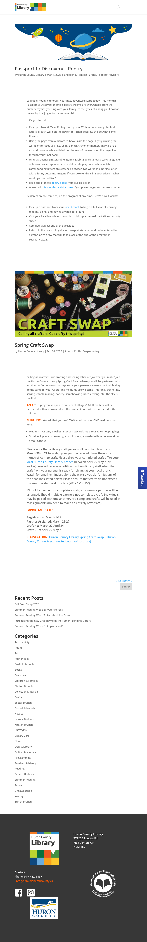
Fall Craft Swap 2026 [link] (27, 604)
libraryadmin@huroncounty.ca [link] (34, 881)
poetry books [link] (59, 182)
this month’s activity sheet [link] (57, 187)
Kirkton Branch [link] (24, 724)
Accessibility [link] (22, 642)
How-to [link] (19, 713)
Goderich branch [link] (25, 708)
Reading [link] (20, 768)
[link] (30, 7)
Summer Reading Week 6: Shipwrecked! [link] (39, 626)
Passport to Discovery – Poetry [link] (48, 68)
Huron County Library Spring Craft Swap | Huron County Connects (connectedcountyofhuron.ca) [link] (71, 539)
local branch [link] (72, 207)
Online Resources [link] (25, 752)
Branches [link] (20, 675)
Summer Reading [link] (25, 779)
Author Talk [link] (22, 658)
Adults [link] (69, 351)
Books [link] (18, 669)
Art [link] (16, 653)
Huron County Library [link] (31, 74)
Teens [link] (18, 785)
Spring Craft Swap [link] (34, 345)
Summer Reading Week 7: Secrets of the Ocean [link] (43, 615)
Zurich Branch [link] (23, 801)
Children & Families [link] (75, 74)
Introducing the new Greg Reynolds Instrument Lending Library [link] (53, 620)
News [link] (18, 741)
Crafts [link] (92, 74)
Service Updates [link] (24, 774)
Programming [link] (91, 351)
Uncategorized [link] (23, 790)
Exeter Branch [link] (23, 702)
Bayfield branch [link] (24, 664)
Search (126, 586)
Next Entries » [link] (123, 581)
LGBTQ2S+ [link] (21, 730)
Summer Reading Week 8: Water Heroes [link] (39, 609)
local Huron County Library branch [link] (50, 462)
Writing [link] (19, 796)
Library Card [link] (22, 735)
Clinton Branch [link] (24, 686)
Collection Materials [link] (27, 691)
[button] (129, 9)
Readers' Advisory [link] (108, 74)
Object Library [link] (23, 746)
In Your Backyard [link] (25, 719)
